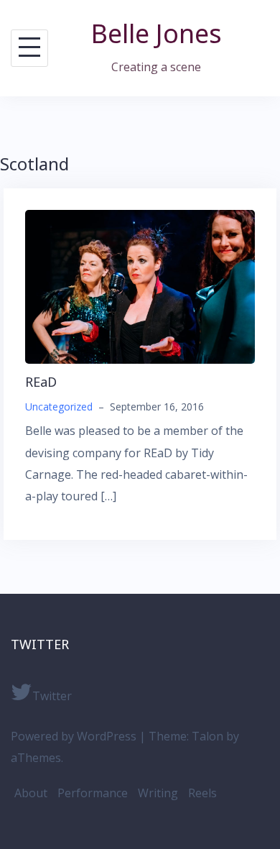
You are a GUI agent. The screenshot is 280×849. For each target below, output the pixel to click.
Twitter (52, 696)
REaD (41, 381)
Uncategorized (59, 406)
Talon (207, 736)
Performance (92, 793)
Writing (158, 793)
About (30, 793)
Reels (202, 793)
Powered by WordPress (73, 736)
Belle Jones (156, 33)
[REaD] (140, 286)
